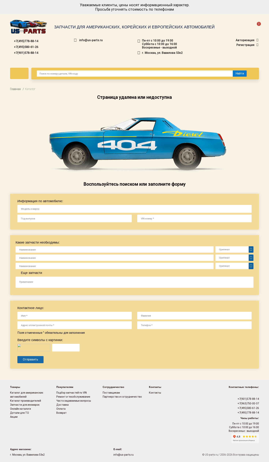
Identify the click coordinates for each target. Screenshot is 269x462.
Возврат (61, 412)
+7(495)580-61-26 (25, 47)
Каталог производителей (25, 400)
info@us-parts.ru (91, 40)
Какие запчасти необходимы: (38, 242)
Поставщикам (111, 392)
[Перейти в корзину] (256, 28)
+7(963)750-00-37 (248, 403)
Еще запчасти (31, 273)
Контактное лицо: (30, 308)
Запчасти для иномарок (25, 404)
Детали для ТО (19, 412)
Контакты (155, 392)
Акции (14, 416)
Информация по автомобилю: (40, 201)
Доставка (62, 404)
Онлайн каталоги (20, 408)
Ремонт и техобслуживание (73, 396)
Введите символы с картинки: (40, 340)
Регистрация (245, 45)
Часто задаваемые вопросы (73, 400)
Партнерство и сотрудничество (122, 396)
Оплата (61, 408)
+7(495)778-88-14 (25, 41)
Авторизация (245, 40)
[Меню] (19, 73)
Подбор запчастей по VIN (71, 392)
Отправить (30, 359)
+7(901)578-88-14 (25, 53)
